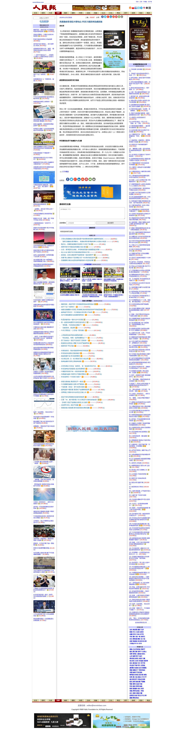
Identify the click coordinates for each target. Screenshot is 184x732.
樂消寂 (135, 663)
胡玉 (131, 663)
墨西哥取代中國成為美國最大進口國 (81, 247)
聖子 (137, 656)
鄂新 (131, 684)
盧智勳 (132, 668)
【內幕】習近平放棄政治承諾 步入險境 (82, 402)
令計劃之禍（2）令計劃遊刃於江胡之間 (82, 358)
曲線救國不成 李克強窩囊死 (78, 356)
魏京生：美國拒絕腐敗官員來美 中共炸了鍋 (83, 244)
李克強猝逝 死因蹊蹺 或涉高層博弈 (81, 369)
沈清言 (141, 632)
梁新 (134, 693)
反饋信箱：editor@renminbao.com (92, 705)
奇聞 (80, 13)
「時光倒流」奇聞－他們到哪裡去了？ (82, 338)
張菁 (131, 654)
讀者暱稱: (63, 223)
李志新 (132, 665)
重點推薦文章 (44, 25)
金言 (140, 668)
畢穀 (131, 670)
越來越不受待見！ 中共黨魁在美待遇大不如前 (84, 312)
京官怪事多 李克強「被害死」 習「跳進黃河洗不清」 (86, 366)
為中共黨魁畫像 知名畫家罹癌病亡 (80, 315)
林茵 (140, 658)
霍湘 (134, 698)
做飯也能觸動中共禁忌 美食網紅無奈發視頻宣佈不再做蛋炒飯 (89, 309)
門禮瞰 (143, 681)
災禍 (88, 13)
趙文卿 (132, 679)
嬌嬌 (131, 698)
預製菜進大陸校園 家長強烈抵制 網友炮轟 (83, 408)
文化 (110, 13)
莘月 (139, 665)
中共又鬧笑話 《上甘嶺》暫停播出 (81, 330)
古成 (134, 649)
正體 (141, 1)
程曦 (131, 634)
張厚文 (143, 636)
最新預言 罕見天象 (75, 346)
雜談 (148, 13)
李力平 (144, 677)
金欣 (131, 629)
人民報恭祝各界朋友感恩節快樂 (78, 335)
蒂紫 (140, 670)
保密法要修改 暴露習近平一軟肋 (80, 381)
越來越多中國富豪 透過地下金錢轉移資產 (83, 389)
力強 (137, 634)
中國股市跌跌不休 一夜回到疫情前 (80, 371)
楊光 (131, 651)
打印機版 (65, 172)
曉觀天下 (136, 670)
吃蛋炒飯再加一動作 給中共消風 (80, 319)
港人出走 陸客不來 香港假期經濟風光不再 (81, 252)
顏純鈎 (140, 654)
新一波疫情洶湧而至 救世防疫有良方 (82, 322)
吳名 (131, 639)
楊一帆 (138, 636)
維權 (133, 13)
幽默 (65, 13)
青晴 (143, 679)
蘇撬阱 (135, 688)
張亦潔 (141, 674)
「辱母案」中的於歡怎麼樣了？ (79, 325)
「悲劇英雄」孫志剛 (76, 328)
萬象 (95, 13)
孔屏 (142, 629)
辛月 (139, 663)
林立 (131, 693)
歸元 (143, 654)
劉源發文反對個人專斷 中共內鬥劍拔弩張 (83, 343)
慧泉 (140, 672)
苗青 (131, 677)
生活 (103, 13)
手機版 (145, 1)
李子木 (136, 643)
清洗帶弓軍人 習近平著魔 (77, 405)
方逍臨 (132, 643)
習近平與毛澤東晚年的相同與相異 (80, 397)
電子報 (150, 1)
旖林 (134, 686)
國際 (73, 13)
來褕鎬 (141, 661)
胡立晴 (144, 641)
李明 (134, 634)
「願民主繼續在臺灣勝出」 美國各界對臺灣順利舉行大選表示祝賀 (90, 241)
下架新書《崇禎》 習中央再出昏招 (80, 387)
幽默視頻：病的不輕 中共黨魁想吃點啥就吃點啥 (86, 304)
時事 (58, 13)
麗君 (139, 629)
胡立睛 (132, 661)
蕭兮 (134, 636)
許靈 (140, 693)
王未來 (136, 661)
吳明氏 (136, 658)
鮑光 (131, 681)
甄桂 (143, 670)
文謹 (137, 632)
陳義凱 (144, 668)
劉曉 (131, 632)
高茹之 (140, 677)
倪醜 (137, 693)
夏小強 (135, 677)
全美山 (144, 651)
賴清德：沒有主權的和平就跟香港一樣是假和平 (84, 255)
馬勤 (131, 691)
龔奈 (139, 639)
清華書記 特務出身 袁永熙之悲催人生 (81, 392)
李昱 (131, 636)
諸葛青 (132, 695)
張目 (139, 688)
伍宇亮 (141, 634)
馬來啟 (138, 649)
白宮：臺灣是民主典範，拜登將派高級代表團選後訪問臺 (86, 249)
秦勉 (131, 649)
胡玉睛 (140, 641)
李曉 (142, 691)
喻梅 (140, 686)
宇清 (137, 672)
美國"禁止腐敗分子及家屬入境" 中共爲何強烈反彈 (85, 257)
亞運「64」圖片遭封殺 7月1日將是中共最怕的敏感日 (88, 400)
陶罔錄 (132, 674)
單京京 (140, 695)
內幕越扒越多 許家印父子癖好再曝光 (81, 374)
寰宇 (125, 13)
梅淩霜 (135, 629)
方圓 (143, 658)
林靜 (131, 641)
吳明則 (136, 674)
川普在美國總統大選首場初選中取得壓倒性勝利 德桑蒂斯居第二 (89, 239)
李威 (140, 684)
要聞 (43, 13)
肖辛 (140, 643)
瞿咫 (134, 684)
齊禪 (134, 691)
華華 (137, 686)
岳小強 (143, 639)
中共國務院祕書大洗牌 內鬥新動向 (80, 384)
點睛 (134, 672)
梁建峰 (135, 641)
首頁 (35, 13)
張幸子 (140, 651)
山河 (131, 656)
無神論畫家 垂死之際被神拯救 (79, 361)
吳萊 (142, 688)
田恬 (131, 686)
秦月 (140, 656)
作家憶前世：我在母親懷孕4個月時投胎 (82, 350)
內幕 (50, 13)
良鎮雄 (136, 668)
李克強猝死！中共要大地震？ (79, 377)
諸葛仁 (138, 691)
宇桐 (135, 665)
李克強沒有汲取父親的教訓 (78, 353)
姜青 (134, 681)
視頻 (140, 13)
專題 (118, 13)
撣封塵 (132, 658)
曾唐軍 (146, 661)
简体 (137, 1)
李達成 (140, 679)
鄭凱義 (135, 639)
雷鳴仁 (135, 654)
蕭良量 (138, 681)
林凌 (135, 695)
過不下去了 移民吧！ (75, 307)
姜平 (135, 679)
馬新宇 (143, 649)
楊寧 (134, 656)
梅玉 (137, 698)
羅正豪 (135, 651)
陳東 (131, 688)
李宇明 (143, 663)
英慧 (131, 672)
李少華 (144, 695)
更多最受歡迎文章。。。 (143, 622)
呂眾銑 (143, 665)
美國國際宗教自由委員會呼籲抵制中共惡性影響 (84, 260)
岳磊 (137, 684)
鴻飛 (145, 674)
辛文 (134, 632)
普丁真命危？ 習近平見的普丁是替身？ (82, 340)
